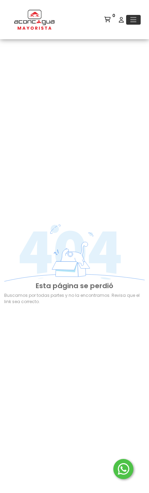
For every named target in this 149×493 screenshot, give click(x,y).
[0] (107, 20)
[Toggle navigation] (133, 20)
